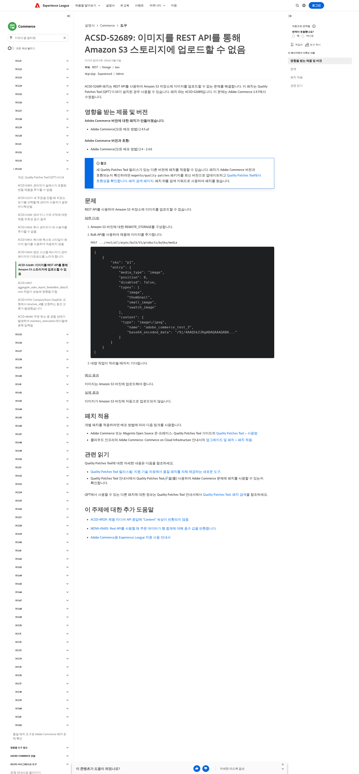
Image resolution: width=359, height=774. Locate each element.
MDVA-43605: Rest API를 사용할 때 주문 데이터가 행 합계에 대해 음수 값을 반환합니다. (153, 528)
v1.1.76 (18, 675)
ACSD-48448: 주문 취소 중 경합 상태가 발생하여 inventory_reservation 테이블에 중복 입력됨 (43, 321)
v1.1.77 (18, 683)
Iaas (117, 67)
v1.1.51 (18, 467)
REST (95, 67)
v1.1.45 (18, 417)
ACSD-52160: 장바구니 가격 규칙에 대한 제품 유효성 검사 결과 (42, 217)
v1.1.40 (18, 376)
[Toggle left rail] (68, 16)
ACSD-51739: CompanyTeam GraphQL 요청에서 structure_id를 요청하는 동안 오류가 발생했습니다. (42, 304)
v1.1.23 (18, 77)
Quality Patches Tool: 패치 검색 (224, 494)
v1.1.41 (18, 384)
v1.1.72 (18, 642)
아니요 (310, 35)
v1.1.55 (18, 500)
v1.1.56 (18, 509)
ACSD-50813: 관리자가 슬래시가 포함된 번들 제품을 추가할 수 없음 (42, 188)
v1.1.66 (18, 592)
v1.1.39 (18, 367)
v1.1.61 (18, 550)
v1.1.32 (18, 152)
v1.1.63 (18, 567)
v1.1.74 (18, 658)
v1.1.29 (18, 127)
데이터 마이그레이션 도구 (23, 764)
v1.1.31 (18, 144)
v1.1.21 (18, 60)
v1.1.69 (18, 617)
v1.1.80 (18, 708)
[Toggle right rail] (290, 16)
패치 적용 (296, 77)
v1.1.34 (18, 169)
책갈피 (299, 44)
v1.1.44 (18, 409)
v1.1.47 (18, 434)
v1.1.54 (18, 492)
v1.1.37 (18, 351)
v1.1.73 (18, 650)
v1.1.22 (18, 69)
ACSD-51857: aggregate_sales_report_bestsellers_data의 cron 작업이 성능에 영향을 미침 (43, 287)
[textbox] (38, 38)
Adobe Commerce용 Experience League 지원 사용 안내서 (131, 537)
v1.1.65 (18, 583)
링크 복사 (315, 44)
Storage (106, 67)
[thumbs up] (196, 768)
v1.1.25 (18, 94)
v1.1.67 (18, 600)
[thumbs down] (205, 768)
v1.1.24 (18, 85)
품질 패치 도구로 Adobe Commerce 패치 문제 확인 (39, 736)
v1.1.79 (18, 700)
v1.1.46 (18, 425)
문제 (293, 69)
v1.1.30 (18, 135)
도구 (123, 25)
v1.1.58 (18, 525)
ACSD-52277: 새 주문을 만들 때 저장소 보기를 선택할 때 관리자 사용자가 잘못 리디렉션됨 (43, 202)
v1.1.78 (18, 691)
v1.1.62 (18, 558)
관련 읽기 (296, 86)
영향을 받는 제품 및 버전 (306, 61)
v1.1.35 (18, 334)
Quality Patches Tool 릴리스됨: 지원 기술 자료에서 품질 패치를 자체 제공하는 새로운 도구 (155, 472)
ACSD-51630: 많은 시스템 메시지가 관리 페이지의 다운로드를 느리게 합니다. (42, 254)
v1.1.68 (18, 608)
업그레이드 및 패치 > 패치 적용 (229, 440)
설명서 (90, 25)
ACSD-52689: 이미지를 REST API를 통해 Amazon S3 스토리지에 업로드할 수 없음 (43, 269)
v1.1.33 (18, 160)
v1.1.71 (18, 633)
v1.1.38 (18, 359)
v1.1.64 (18, 575)
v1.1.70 (18, 625)
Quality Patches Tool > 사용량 (236, 433)
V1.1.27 (18, 110)
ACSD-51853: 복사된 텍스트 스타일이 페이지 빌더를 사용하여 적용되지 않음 (42, 242)
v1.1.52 (18, 475)
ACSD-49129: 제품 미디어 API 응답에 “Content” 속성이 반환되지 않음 (140, 519)
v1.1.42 (18, 392)
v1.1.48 (18, 442)
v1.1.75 (18, 667)
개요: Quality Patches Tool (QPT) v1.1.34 (41, 177)
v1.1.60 (18, 542)
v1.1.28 (18, 119)
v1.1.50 (18, 459)
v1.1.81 (18, 716)
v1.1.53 (18, 484)
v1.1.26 (18, 102)
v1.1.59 (18, 533)
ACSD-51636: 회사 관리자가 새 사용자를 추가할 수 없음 (42, 229)
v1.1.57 (18, 517)
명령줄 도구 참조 (19, 747)
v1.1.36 (18, 342)
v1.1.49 (18, 450)
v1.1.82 (18, 725)
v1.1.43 (18, 400)
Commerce (107, 25)
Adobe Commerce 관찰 (22, 755)
